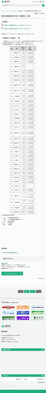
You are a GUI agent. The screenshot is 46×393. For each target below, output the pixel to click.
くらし (7, 10)
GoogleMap (3, 337)
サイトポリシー (12, 386)
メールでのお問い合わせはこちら (10, 273)
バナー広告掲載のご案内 (13, 302)
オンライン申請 (38, 292)
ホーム (2, 10)
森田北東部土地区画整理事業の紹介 (10, 252)
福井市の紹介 (6, 349)
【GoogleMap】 (27, 266)
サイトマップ (5, 386)
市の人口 (5, 375)
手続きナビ (26, 292)
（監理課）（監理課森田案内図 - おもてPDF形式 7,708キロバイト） (18, 25)
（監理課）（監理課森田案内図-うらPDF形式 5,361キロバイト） (17, 28)
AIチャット (32, 292)
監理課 (6, 263)
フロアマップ (10, 337)
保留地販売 (20, 10)
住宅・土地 (13, 10)
